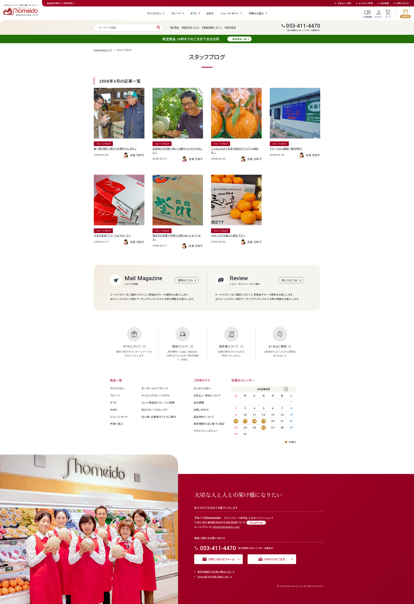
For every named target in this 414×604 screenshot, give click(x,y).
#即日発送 (230, 27)
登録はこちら (185, 280)
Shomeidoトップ (103, 50)
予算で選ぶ (116, 424)
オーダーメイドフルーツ (154, 388)
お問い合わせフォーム (218, 559)
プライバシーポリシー (205, 431)
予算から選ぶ (256, 13)
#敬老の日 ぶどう (190, 27)
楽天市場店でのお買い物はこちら (214, 572)
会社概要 (384, 3)
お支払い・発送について (207, 395)
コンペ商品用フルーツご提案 (157, 402)
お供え (210, 13)
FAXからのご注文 (271, 559)
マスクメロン (154, 13)
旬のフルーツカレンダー (155, 410)
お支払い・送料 (345, 3)
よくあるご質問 (366, 3)
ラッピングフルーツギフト (155, 395)
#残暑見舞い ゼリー (212, 27)
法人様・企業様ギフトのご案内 (158, 417)
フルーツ (176, 13)
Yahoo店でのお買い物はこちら (213, 577)
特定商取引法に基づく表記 (209, 424)
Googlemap (256, 522)
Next (286, 389)
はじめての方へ (202, 388)
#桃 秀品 (174, 27)
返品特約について (203, 417)
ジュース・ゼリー (229, 13)
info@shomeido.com (226, 527)
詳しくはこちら (290, 280)
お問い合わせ (402, 3)
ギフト (193, 13)
